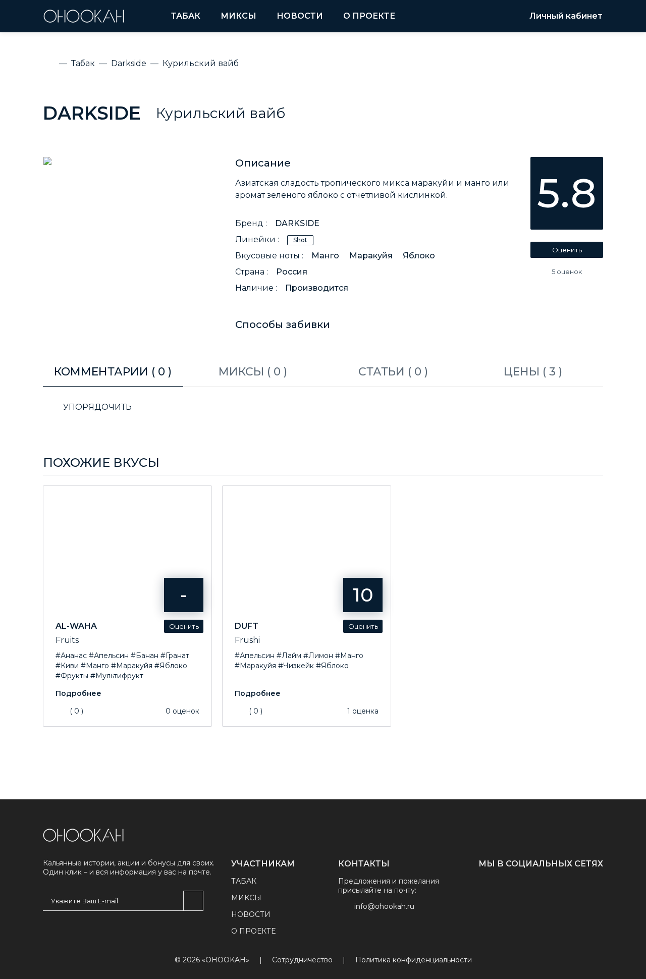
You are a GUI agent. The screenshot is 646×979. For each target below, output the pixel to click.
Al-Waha (76, 626)
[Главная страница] (83, 835)
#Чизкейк (296, 665)
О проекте (369, 16)
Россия (291, 272)
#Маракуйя (131, 665)
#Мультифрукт (116, 675)
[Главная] (49, 64)
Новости (300, 16)
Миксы (238, 16)
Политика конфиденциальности (413, 960)
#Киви (67, 665)
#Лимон (318, 655)
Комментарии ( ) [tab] (113, 371)
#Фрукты (72, 675)
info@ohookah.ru (384, 906)
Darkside (92, 113)
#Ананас (71, 655)
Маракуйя (371, 255)
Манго (325, 255)
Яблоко (419, 255)
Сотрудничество (302, 960)
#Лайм (289, 655)
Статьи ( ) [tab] (393, 371)
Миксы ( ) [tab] (253, 371)
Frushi (247, 640)
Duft (246, 626)
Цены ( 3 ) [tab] (533, 371)
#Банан (144, 655)
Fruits (67, 640)
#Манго (95, 665)
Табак (185, 16)
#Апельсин (109, 655)
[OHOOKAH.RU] (83, 16)
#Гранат (174, 655)
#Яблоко (170, 665)
